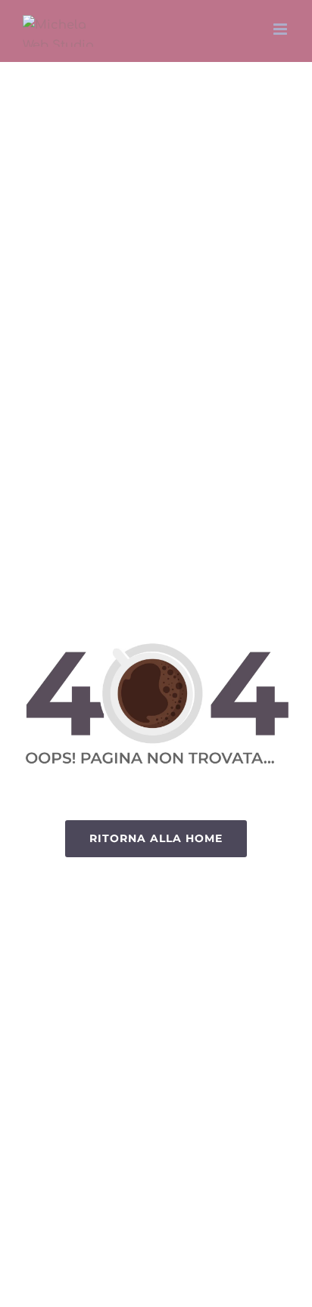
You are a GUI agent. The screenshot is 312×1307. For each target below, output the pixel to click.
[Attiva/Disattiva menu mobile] (281, 29)
